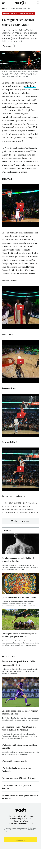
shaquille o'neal (26, 510)
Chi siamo (11, 816)
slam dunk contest (10, 513)
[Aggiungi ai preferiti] (15, 46)
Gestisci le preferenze (20, 818)
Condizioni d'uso (20, 821)
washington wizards (29, 513)
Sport (5, 8)
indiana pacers (29, 503)
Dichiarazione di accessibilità (20, 823)
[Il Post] (20, 3)
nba (14, 506)
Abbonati (21, 840)
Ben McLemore (15, 503)
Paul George (23, 506)
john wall (6, 506)
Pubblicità (21, 816)
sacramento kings (10, 510)
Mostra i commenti (20, 521)
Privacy (31, 816)
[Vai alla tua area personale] (38, 2)
